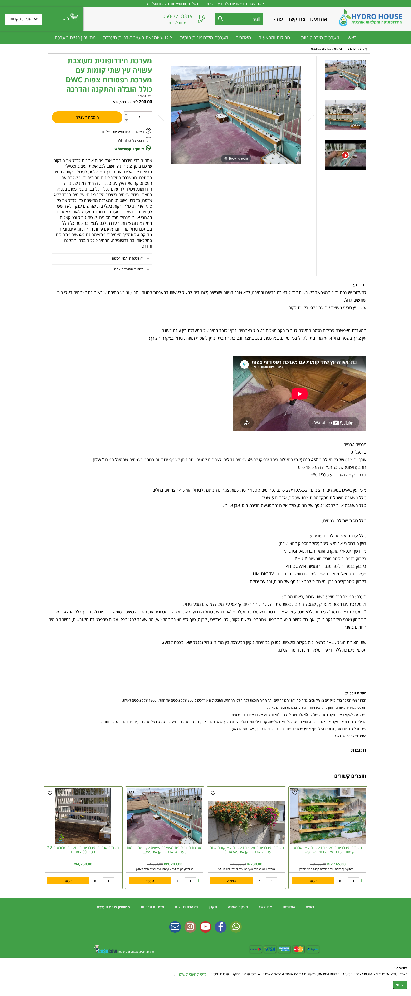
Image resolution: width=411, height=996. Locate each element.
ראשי (352, 37)
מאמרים (243, 37)
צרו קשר (296, 19)
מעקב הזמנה (237, 906)
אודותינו (318, 19)
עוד (279, 19)
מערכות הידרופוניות (319, 37)
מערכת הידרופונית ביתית (204, 37)
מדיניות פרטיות (152, 906)
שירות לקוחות (177, 22)
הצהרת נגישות (186, 906)
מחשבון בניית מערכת (75, 37)
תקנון (212, 906)
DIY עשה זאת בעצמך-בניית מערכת (138, 37)
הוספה (313, 881)
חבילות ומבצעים (274, 37)
